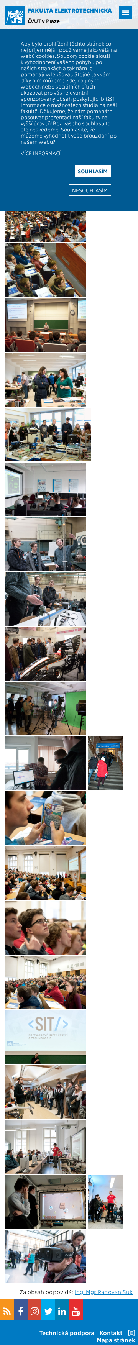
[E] (131, 1332)
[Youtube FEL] (76, 1309)
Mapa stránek (116, 1339)
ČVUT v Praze (44, 21)
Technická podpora (66, 1332)
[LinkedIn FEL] (62, 1309)
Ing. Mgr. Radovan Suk (104, 1291)
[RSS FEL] (7, 1309)
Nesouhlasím (90, 190)
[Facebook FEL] (21, 1309)
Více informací (41, 153)
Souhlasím (93, 171)
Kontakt (111, 1332)
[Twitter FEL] (48, 1309)
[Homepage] (15, 15)
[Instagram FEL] (34, 1309)
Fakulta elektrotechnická (70, 10)
